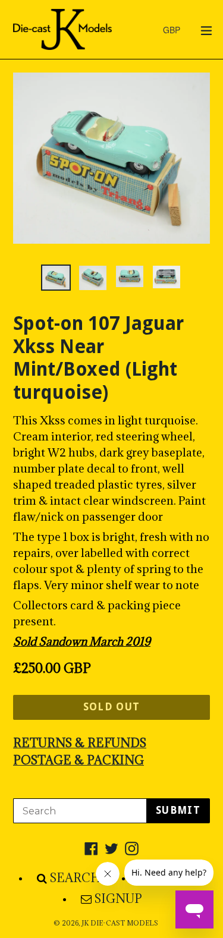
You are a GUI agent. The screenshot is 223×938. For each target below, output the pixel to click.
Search (75, 878)
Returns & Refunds (79, 743)
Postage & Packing (78, 760)
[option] (55, 278)
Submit (178, 810)
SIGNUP (118, 898)
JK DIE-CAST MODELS (119, 923)
